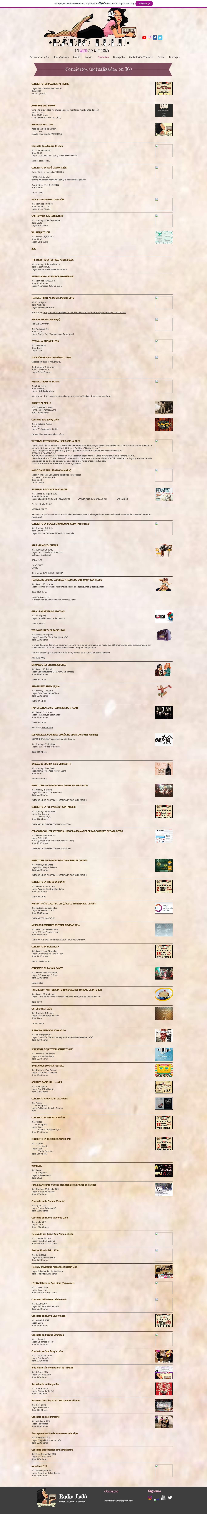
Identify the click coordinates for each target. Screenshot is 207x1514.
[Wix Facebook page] (155, 37)
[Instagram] (149, 37)
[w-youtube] (163, 1497)
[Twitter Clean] (169, 1497)
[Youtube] (144, 37)
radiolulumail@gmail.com (121, 1500)
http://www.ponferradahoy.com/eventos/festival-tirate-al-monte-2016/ (77, 396)
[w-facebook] (156, 1501)
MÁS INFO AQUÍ (38, 657)
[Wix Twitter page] (160, 37)
